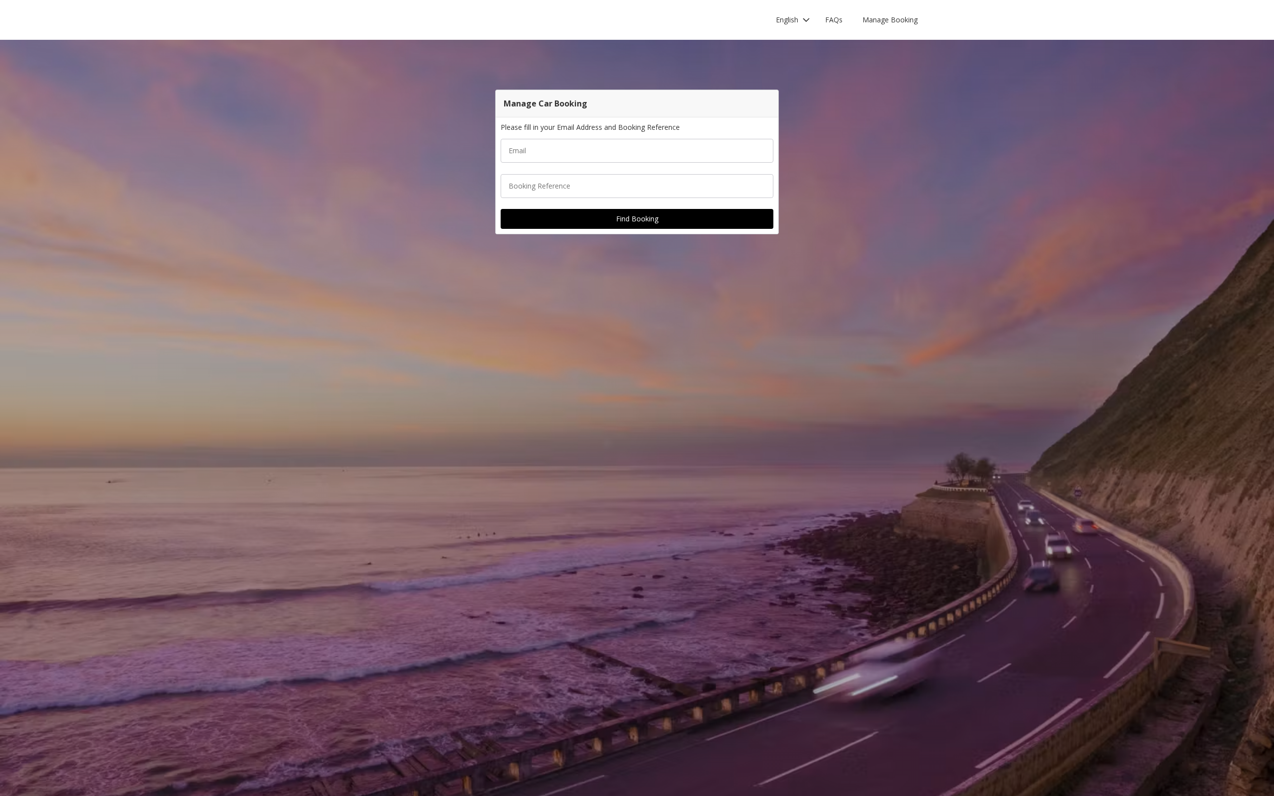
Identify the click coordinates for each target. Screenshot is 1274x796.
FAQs (834, 19)
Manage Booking (890, 19)
